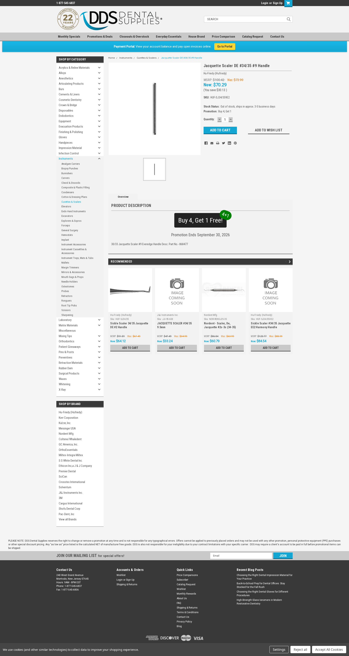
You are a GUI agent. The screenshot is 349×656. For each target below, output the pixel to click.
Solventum (65, 487)
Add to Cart (130, 347)
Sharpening (67, 314)
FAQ (179, 603)
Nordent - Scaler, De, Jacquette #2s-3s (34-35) (220, 325)
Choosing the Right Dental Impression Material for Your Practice (264, 577)
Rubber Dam (66, 368)
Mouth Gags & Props (72, 276)
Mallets (65, 262)
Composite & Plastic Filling (75, 187)
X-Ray (62, 389)
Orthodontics (66, 341)
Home (111, 58)
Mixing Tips (65, 336)
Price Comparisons (187, 575)
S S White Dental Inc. (71, 460)
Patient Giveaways (70, 347)
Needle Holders (69, 281)
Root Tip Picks (69, 305)
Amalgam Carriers (70, 163)
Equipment (65, 121)
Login (264, 3)
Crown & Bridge (68, 105)
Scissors (65, 310)
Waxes (63, 379)
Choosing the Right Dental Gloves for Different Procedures (262, 593)
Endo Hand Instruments (73, 211)
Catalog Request (252, 36)
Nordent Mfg (66, 434)
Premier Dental (67, 471)
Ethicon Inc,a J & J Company (75, 466)
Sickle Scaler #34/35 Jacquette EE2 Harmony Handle (271, 325)
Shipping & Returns (127, 584)
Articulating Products (71, 83)
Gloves (63, 137)
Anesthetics (66, 78)
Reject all (300, 649)
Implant (65, 239)
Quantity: (209, 119)
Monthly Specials (69, 36)
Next (290, 261)
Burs (61, 89)
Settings (279, 649)
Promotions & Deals (99, 36)
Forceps (65, 225)
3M (60, 498)
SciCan (63, 476)
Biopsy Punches (69, 168)
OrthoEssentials (68, 450)
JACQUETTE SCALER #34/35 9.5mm (174, 325)
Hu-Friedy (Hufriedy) (70, 412)
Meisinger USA (67, 428)
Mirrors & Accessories (73, 272)
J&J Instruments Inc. (71, 493)
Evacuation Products (71, 126)
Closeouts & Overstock (134, 36)
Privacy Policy (184, 621)
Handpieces (66, 142)
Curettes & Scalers (71, 201)
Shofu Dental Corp (69, 508)
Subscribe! (182, 579)
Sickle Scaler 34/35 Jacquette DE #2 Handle (129, 325)
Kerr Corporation (68, 418)
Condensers (67, 192)
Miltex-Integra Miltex (71, 455)
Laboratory (65, 320)
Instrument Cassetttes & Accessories (74, 251)
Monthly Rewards (186, 593)
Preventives (65, 357)
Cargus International (70, 503)
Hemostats (67, 234)
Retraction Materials (71, 363)
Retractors (66, 295)
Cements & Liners (69, 94)
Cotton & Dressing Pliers (74, 196)
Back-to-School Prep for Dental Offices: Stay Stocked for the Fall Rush (261, 585)
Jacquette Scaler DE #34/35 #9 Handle (181, 58)
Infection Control (69, 153)
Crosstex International (72, 482)
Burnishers (67, 173)
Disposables (66, 110)
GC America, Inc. (68, 444)
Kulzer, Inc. (65, 423)
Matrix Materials (68, 325)
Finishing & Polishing (71, 132)
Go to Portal (224, 46)
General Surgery (69, 230)
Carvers (65, 177)
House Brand (196, 36)
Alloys (62, 73)
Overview (123, 196)
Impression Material (70, 148)
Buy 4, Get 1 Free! (202, 218)
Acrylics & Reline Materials (74, 68)
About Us (182, 598)
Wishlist (121, 575)
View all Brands (68, 519)
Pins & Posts (66, 352)
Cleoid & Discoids (70, 182)
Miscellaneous (67, 330)
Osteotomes (67, 286)
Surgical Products (69, 373)
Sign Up (277, 3)
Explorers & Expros (71, 220)
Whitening (64, 384)
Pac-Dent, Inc (66, 514)
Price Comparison (223, 36)
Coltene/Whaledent (70, 439)
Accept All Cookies (329, 649)
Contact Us (277, 36)
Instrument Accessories (73, 244)
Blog (179, 626)
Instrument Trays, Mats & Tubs (77, 257)
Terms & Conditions (188, 612)
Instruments (66, 158)
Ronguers (66, 300)
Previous (286, 261)
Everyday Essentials (168, 36)
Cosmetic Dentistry (70, 100)
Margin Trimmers (70, 267)
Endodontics (66, 116)
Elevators (66, 206)
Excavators (67, 215)
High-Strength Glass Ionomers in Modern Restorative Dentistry (259, 602)
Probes (65, 291)
